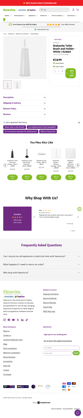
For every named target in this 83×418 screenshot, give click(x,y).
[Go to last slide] (5, 165)
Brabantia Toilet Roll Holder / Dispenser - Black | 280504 (27, 163)
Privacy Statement (68, 408)
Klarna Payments (9, 357)
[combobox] (54, 9)
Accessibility (8, 361)
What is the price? (48, 131)
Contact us (7, 335)
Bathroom (11, 34)
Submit (76, 353)
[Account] (73, 10)
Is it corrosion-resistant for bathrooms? (21, 131)
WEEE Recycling (49, 311)
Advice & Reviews (49, 303)
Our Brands (7, 374)
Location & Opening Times (12, 340)
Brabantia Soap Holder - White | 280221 (41, 162)
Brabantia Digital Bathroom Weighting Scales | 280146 (70, 164)
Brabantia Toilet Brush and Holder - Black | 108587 (12, 163)
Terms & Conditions (56, 408)
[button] (34, 217)
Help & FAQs (47, 307)
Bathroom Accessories (22, 34)
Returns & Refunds (50, 298)
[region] (56, 217)
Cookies (6, 370)
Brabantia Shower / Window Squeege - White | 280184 (56, 164)
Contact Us (77, 408)
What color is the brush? (14, 127)
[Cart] (78, 10)
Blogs (5, 344)
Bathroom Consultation (11, 353)
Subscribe (6, 366)
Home (5, 34)
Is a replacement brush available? (42, 127)
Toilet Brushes (34, 34)
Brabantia (56, 42)
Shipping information (51, 294)
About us (6, 331)
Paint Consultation (10, 348)
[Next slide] (78, 165)
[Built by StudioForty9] (41, 403)
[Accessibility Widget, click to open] (79, 209)
